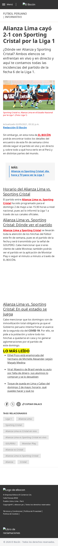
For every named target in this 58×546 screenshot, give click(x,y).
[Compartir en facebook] (7, 404)
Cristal (23, 461)
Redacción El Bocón (15, 127)
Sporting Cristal (14, 425)
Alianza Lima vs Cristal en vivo (21, 431)
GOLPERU (10, 443)
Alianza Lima (25, 418)
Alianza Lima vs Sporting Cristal (22, 455)
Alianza (9, 461)
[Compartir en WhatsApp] (18, 404)
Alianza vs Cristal (14, 449)
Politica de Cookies (10, 514)
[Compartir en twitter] (13, 404)
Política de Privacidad (32, 511)
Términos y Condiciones (12, 511)
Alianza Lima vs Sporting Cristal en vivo (26, 437)
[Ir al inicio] (29, 4)
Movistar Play (29, 443)
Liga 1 (9, 418)
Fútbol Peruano (15, 13)
